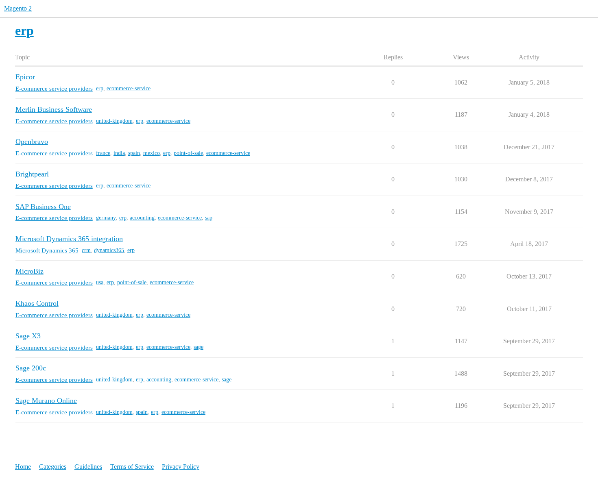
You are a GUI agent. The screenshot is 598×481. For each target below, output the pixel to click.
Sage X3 (28, 336)
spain (134, 153)
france (103, 153)
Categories (52, 466)
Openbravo (31, 141)
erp (99, 88)
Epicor (25, 77)
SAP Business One (43, 206)
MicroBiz (29, 271)
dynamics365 (109, 250)
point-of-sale (188, 153)
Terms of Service (132, 466)
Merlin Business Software (53, 109)
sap (208, 218)
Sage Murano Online (46, 400)
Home (23, 466)
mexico (151, 153)
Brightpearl (32, 174)
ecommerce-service (129, 88)
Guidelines (88, 466)
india (119, 153)
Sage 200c (30, 368)
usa (99, 282)
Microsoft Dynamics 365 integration (69, 239)
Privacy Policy (180, 466)
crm (86, 250)
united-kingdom (114, 121)
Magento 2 (18, 8)
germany (106, 218)
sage (198, 347)
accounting (142, 218)
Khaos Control (37, 303)
